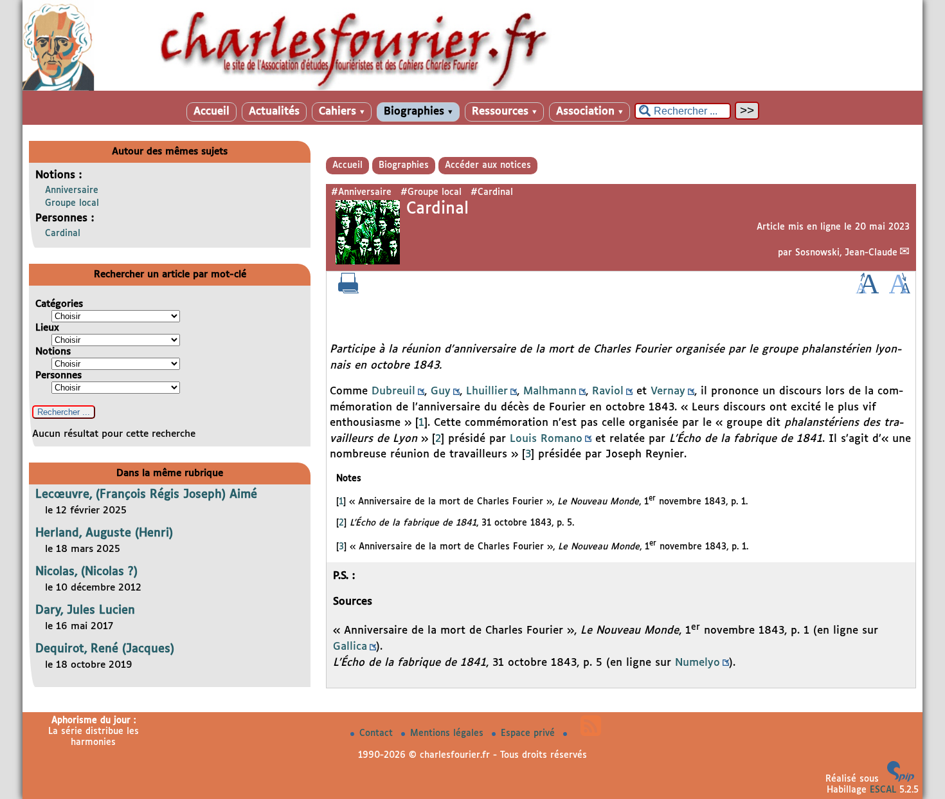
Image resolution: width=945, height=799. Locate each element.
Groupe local (72, 203)
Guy (441, 391)
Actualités (274, 111)
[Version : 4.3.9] (900, 779)
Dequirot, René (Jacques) (104, 649)
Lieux (47, 328)
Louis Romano (546, 439)
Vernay (668, 391)
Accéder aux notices (488, 165)
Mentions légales (448, 733)
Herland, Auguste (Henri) (104, 533)
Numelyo (697, 662)
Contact (377, 733)
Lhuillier (487, 391)
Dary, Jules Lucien (85, 610)
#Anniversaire (361, 192)
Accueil (212, 111)
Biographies (418, 111)
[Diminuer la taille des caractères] (899, 290)
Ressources (504, 111)
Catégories (59, 304)
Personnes (58, 375)
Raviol (608, 391)
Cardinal (62, 233)
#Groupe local (431, 192)
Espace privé (529, 733)
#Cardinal (492, 192)
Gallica (350, 646)
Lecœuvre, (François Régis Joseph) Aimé (146, 495)
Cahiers (341, 111)
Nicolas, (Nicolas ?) (86, 572)
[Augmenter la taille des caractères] (867, 290)
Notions (53, 351)
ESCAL (883, 789)
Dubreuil (393, 391)
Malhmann (550, 391)
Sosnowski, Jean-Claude (846, 252)
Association (589, 111)
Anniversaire (71, 190)
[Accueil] (472, 88)
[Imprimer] (348, 290)
